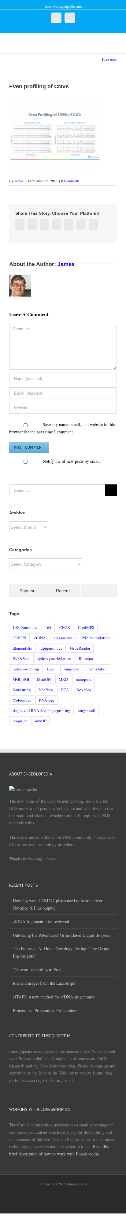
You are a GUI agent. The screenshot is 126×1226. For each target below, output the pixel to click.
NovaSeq (83, 689)
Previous (109, 59)
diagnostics (63, 637)
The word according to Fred (37, 969)
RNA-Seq (46, 700)
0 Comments (70, 180)
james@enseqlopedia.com (63, 6)
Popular (27, 590)
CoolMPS (86, 627)
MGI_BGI (21, 679)
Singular (20, 721)
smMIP (40, 721)
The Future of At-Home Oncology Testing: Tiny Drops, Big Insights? (61, 952)
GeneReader (80, 648)
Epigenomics (51, 648)
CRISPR (19, 637)
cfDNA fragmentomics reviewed (41, 921)
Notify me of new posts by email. (72, 461)
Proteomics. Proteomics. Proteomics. (45, 1010)
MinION (44, 679)
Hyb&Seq (21, 658)
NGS (65, 689)
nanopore (83, 679)
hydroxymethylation (54, 658)
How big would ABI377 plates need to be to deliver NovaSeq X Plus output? (57, 904)
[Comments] (99, 590)
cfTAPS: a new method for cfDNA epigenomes (53, 997)
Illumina (86, 658)
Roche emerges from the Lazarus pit (44, 983)
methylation (97, 669)
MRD (63, 679)
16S (48, 627)
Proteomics (22, 700)
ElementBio (22, 648)
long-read (72, 669)
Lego (51, 669)
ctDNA (40, 637)
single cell (86, 710)
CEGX (64, 627)
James (18, 180)
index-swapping (26, 669)
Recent (63, 590)
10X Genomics (25, 627)
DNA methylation (95, 637)
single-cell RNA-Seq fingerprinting (41, 710)
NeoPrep (46, 689)
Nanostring (22, 689)
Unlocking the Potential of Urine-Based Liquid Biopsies (61, 935)
